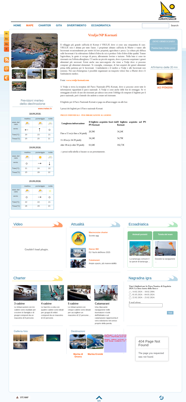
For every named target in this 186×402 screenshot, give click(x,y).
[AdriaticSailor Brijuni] (53, 341)
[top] (99, 401)
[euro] (6, 80)
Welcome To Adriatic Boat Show (167, 10)
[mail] (6, 71)
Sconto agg (94, 236)
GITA (59, 25)
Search (174, 25)
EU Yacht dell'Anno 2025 (99, 252)
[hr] (6, 35)
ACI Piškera (165, 87)
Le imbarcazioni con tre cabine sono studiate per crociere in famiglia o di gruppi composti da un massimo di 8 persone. (25, 312)
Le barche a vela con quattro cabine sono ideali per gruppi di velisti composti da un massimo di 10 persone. (52, 312)
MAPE (29, 25)
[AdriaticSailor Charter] (20, 341)
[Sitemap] (23, 399)
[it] (6, 51)
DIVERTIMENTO (76, 25)
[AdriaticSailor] (20, 349)
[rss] (6, 62)
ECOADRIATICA (101, 25)
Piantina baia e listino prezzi (163, 48)
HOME (17, 25)
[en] (6, 41)
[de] (6, 46)
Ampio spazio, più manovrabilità (102, 263)
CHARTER (45, 25)
